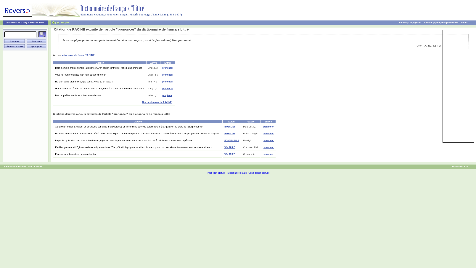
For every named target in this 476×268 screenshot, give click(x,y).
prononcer (167, 68)
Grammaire (452, 22)
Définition (427, 22)
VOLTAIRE (229, 147)
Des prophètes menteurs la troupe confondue (78, 95)
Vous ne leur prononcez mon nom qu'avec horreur (80, 75)
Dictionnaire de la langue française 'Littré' (25, 23)
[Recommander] (67, 22)
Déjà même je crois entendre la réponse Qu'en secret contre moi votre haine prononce (98, 68)
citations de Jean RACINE (78, 55)
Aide (30, 166)
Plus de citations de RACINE (157, 102)
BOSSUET (229, 126)
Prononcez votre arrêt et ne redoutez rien (76, 154)
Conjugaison (415, 22)
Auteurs (403, 22)
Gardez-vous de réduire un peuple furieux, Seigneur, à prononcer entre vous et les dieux (99, 88)
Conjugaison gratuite (259, 173)
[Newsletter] (63, 22)
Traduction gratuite (216, 173)
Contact (464, 22)
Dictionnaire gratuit (237, 173)
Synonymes (440, 22)
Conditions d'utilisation (14, 166)
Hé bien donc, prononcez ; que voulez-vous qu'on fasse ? (84, 81)
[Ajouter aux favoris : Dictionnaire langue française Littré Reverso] (57, 22)
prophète (167, 95)
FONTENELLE (231, 140)
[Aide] (53, 22)
